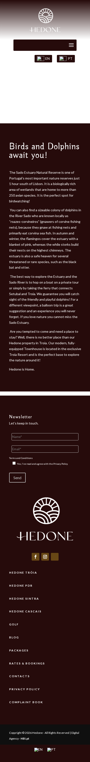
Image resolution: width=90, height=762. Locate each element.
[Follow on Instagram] (45, 557)
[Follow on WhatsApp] (55, 557)
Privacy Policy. (60, 463)
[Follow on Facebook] (35, 557)
